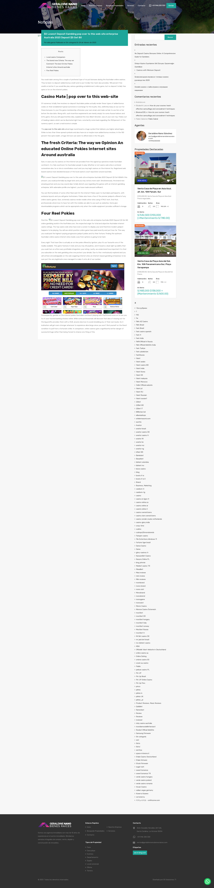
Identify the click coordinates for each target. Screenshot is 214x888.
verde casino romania (144, 784)
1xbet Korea (140, 372)
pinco (138, 686)
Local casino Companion (55, 57)
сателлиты (140, 797)
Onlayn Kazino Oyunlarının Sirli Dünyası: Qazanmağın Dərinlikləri (154, 65)
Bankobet (140, 455)
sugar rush (140, 767)
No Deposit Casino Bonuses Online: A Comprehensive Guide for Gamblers (155, 55)
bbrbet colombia (142, 462)
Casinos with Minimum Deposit (148, 70)
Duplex (89, 861)
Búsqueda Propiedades (114, 6)
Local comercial (93, 864)
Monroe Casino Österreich (146, 609)
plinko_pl (139, 700)
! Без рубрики (141, 308)
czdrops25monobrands (145, 532)
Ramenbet (140, 710)
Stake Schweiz (141, 760)
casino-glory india (143, 522)
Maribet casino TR (143, 566)
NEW (138, 646)
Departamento (92, 857)
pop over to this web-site (55, 129)
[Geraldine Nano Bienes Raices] (57, 8)
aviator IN (139, 439)
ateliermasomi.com (143, 419)
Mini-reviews (141, 579)
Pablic (138, 666)
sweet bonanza (142, 770)
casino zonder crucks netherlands (149, 519)
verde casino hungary (144, 777)
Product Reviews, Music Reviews (148, 703)
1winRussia (140, 355)
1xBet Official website (144, 385)
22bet (138, 402)
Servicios (130, 6)
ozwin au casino (142, 663)
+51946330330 (154, 141)
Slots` (138, 747)
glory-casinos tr (142, 553)
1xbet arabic (140, 362)
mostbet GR (141, 616)
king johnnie (140, 563)
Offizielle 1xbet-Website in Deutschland (151, 650)
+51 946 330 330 (158, 5)
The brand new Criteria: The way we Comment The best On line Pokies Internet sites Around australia (60, 63)
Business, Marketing (143, 486)
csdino (138, 529)
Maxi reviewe (141, 573)
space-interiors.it (142, 753)
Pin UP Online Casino (144, 680)
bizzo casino (141, 469)
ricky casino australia (144, 723)
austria (138, 422)
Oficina (89, 867)
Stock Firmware (142, 763)
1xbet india (140, 368)
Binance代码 (140, 112)
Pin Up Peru (140, 683)
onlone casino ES (142, 660)
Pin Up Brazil (141, 676)
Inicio (83, 6)
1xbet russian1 (141, 399)
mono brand (140, 586)
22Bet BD (140, 405)
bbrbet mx (140, 465)
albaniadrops (141, 415)
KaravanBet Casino (143, 556)
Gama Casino (141, 546)
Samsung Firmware (143, 733)
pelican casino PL (142, 670)
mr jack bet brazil (142, 640)
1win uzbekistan (142, 352)
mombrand (140, 583)
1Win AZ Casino (142, 322)
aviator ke (140, 442)
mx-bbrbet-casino (143, 643)
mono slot (140, 589)
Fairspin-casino (142, 536)
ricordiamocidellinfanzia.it (145, 727)
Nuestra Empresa (95, 6)
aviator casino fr (142, 435)
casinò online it (142, 509)
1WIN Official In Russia (144, 342)
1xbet (138, 358)
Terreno (90, 871)
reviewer (139, 720)
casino (138, 496)
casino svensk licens (144, 512)
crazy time (140, 526)
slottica (139, 750)
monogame (140, 599)
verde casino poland (143, 780)
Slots (138, 743)
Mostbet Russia (142, 630)
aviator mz (140, 445)
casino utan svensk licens (146, 516)
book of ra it (141, 479)
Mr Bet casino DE (142, 636)
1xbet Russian (141, 395)
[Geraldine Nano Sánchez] (141, 140)
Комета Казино (142, 794)
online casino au (142, 653)
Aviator (139, 425)
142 (137, 315)
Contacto (141, 6)
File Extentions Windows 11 (146, 539)
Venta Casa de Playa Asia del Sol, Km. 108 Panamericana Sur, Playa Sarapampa (154, 264)
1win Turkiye (140, 348)
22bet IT (139, 409)
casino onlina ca (142, 502)
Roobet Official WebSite (145, 730)
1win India (140, 338)
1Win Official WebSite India (146, 345)
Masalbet (139, 569)
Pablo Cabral (153, 119)
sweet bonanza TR (143, 773)
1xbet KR (139, 375)
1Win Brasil (140, 325)
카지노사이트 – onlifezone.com (148, 800)
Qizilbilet (139, 707)
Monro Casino (141, 606)
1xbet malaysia (141, 378)
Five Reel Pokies (52, 71)
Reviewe (139, 717)
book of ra (140, 476)
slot (137, 740)
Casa (89, 847)
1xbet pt (139, 388)
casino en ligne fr (142, 499)
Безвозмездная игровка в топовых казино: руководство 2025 (152, 78)
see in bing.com (140, 853)
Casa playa (91, 851)
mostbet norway (142, 626)
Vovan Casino (141, 787)
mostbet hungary (143, 619)
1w (137, 318)
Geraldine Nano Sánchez (160, 133)
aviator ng (140, 449)
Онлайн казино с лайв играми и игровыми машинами (151, 88)
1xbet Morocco (141, 382)
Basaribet (139, 459)
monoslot (140, 603)
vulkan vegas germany (144, 790)
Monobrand (140, 593)
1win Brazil (140, 328)
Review (139, 713)
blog (137, 472)
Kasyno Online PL (142, 559)
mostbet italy (141, 623)
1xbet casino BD (142, 365)
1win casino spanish (143, 332)
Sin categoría (71, 43)
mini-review (140, 576)
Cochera (90, 854)
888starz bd (141, 412)
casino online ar (142, 506)
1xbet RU (139, 392)
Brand (138, 482)
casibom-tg (140, 492)
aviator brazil (141, 429)
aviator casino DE (143, 432)
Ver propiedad (155, 178)
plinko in (139, 693)
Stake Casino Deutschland (146, 757)
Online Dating (141, 656)
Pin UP (138, 673)
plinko (138, 690)
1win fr (138, 335)
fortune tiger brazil (143, 542)
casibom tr (140, 489)
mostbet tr (140, 633)
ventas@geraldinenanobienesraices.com (161, 137)
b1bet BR (139, 452)
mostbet (139, 613)
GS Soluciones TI (169, 880)
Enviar (171, 6)
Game (138, 549)
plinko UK (139, 696)
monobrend (140, 596)
